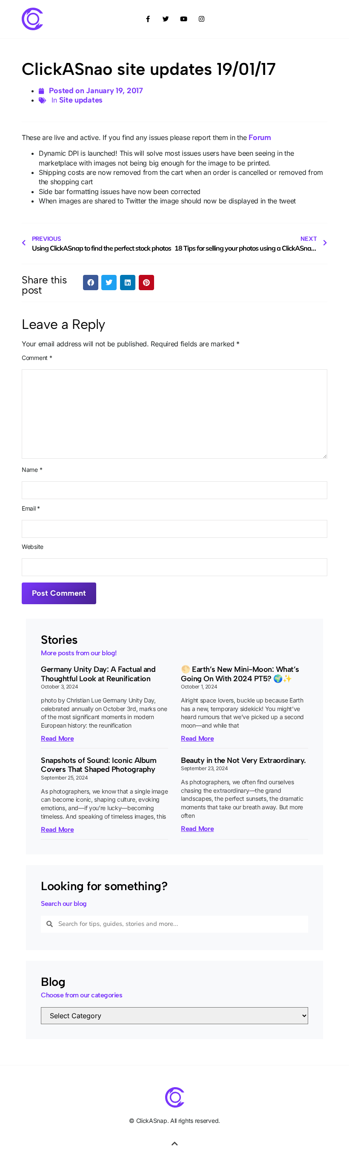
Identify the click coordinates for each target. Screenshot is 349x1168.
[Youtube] (183, 19)
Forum (260, 137)
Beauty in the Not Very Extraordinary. (243, 760)
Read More (57, 738)
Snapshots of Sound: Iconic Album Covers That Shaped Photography (98, 765)
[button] (90, 282)
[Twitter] (165, 19)
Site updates (81, 100)
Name (32, 470)
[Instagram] (201, 19)
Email (31, 508)
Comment (37, 358)
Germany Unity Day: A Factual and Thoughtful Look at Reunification (98, 674)
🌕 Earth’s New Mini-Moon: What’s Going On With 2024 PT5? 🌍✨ (240, 674)
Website (32, 547)
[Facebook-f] (148, 19)
